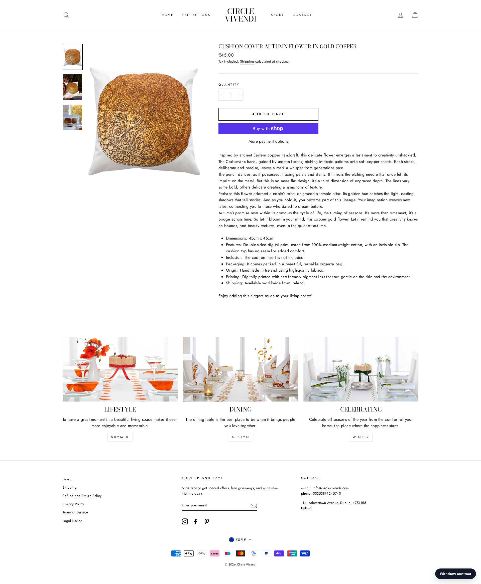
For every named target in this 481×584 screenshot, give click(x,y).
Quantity (229, 84)
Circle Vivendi (241, 15)
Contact (302, 15)
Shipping (247, 61)
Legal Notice (72, 520)
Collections (196, 15)
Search (68, 479)
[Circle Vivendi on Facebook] (196, 521)
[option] (144, 120)
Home (168, 15)
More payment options (268, 141)
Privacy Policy (73, 503)
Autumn (241, 437)
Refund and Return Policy (82, 495)
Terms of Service (75, 512)
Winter (361, 437)
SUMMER (120, 437)
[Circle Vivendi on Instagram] (185, 521)
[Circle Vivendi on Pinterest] (207, 521)
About (277, 15)
